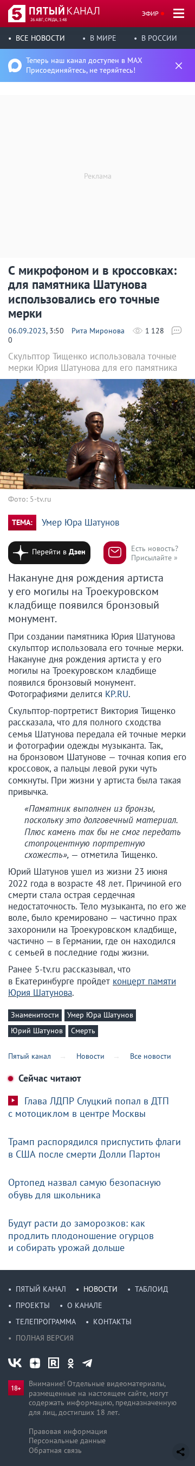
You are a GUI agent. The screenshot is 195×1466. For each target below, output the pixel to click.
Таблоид (151, 1289)
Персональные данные (67, 1440)
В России (159, 38)
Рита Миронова (98, 331)
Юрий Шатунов (37, 1030)
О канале (84, 1305)
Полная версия (45, 1338)
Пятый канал (41, 1289)
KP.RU (116, 694)
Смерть (83, 1030)
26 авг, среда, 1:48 (48, 19)
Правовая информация (68, 1431)
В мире (103, 38)
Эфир (150, 13)
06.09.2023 (27, 331)
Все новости (40, 38)
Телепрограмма (46, 1321)
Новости (100, 1289)
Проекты (33, 1305)
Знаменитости (35, 1015)
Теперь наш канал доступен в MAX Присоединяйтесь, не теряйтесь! (84, 65)
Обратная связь (55, 1450)
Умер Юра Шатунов (80, 522)
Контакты (112, 1321)
